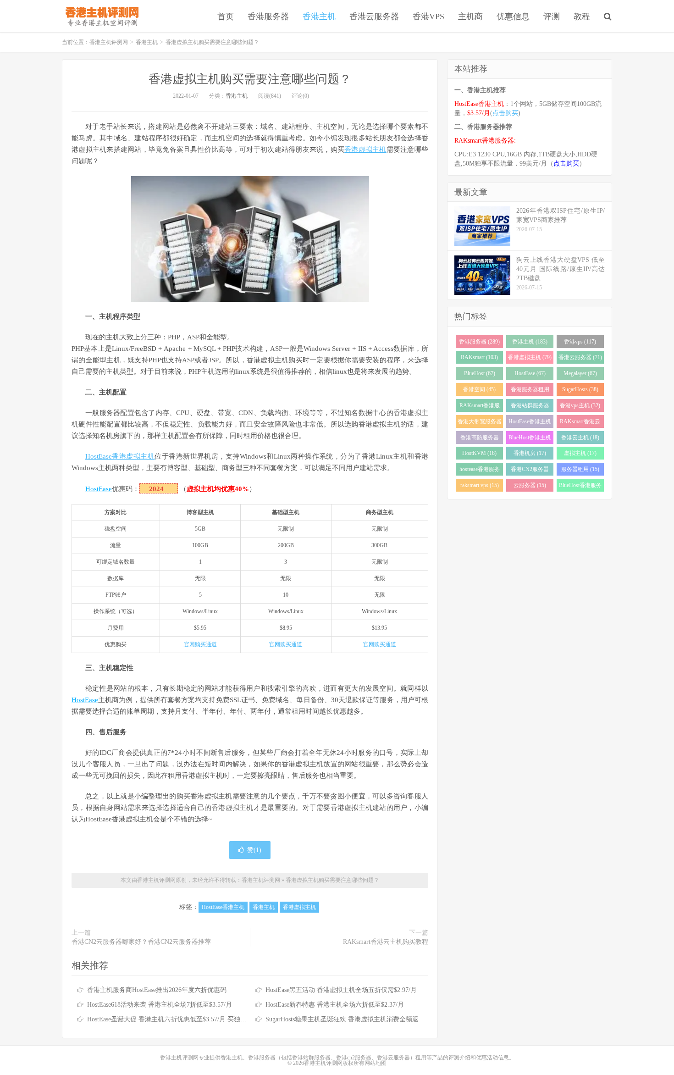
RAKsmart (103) (479, 357)
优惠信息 (513, 16)
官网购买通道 (200, 644)
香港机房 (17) (530, 453)
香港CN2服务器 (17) (530, 471)
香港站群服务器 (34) (530, 407)
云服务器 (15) (530, 485)
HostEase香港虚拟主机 (120, 456)
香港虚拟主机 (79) (530, 357)
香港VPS (428, 16)
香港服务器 (268, 16)
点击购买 (505, 113)
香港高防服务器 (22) (479, 439)
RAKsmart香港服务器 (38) (479, 407)
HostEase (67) (530, 373)
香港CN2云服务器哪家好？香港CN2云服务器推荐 (141, 941)
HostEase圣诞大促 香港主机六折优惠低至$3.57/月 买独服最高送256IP (184, 1019)
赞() (254, 850)
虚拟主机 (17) (580, 453)
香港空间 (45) (479, 389)
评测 (551, 16)
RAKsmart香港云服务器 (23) (580, 423)
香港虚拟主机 (365, 149)
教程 (582, 16)
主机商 (470, 16)
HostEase (98, 489)
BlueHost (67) (479, 373)
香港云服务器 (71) (580, 357)
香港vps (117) (580, 341)
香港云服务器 (374, 16)
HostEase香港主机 (223, 907)
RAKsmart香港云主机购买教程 (385, 941)
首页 (225, 16)
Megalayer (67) (580, 373)
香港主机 (319, 16)
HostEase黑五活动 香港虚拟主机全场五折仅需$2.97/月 (341, 989)
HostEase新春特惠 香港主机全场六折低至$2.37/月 (334, 1004)
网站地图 (376, 1063)
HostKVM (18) (479, 453)
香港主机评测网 (100, 16)
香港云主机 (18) (580, 437)
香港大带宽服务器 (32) (480, 423)
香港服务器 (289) (479, 341)
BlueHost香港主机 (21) (529, 439)
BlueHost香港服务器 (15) (580, 487)
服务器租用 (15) (580, 469)
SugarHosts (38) (580, 389)
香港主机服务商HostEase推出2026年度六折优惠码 (157, 989)
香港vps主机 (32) (580, 405)
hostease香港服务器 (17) (479, 471)
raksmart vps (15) (479, 485)
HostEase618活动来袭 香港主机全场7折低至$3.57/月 (159, 1004)
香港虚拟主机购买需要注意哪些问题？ (250, 79)
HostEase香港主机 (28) (529, 423)
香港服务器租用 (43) (530, 391)
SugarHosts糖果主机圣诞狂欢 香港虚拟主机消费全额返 (342, 1019)
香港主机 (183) (529, 341)
